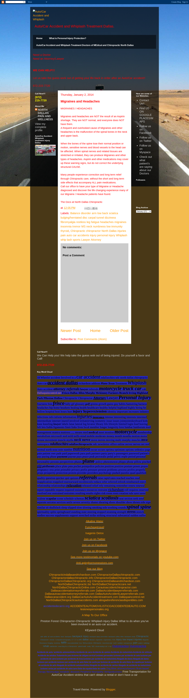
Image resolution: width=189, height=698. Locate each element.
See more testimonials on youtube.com (95, 556)
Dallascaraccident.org (58, 596)
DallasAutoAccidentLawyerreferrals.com (119, 593)
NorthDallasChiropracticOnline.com (73, 587)
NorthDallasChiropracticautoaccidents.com (72, 600)
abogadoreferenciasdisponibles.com (121, 600)
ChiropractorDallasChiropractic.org (70, 581)
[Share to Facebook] (93, 208)
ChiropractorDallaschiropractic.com (118, 574)
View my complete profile (40, 127)
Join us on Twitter (94, 539)
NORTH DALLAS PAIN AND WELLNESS (45, 114)
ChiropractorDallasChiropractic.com (116, 577)
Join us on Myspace (94, 550)
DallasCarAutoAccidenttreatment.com (95, 596)
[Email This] (85, 208)
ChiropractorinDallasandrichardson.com (116, 581)
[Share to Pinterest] (96, 208)
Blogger (110, 689)
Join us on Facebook (94, 545)
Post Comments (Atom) (92, 339)
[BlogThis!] (88, 208)
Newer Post (71, 330)
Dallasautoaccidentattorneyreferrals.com (69, 593)
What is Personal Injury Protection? (67, 38)
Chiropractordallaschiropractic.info (72, 577)
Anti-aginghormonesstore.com (94, 562)
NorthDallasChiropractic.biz (74, 584)
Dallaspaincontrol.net (49, 392)
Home (39, 38)
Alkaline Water (94, 521)
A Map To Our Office (94, 615)
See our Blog (95, 568)
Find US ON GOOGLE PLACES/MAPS (146, 115)
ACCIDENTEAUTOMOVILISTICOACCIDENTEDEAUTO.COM (108, 606)
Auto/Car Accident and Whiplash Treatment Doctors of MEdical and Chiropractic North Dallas (85, 45)
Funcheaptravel (94, 527)
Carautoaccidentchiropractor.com (116, 587)
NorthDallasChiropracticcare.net (111, 584)
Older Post (119, 330)
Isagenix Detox (94, 533)
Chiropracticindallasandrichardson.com (72, 574)
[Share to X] (91, 208)
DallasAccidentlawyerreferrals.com (117, 590)
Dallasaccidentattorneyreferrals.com (73, 590)
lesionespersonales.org (94, 609)
